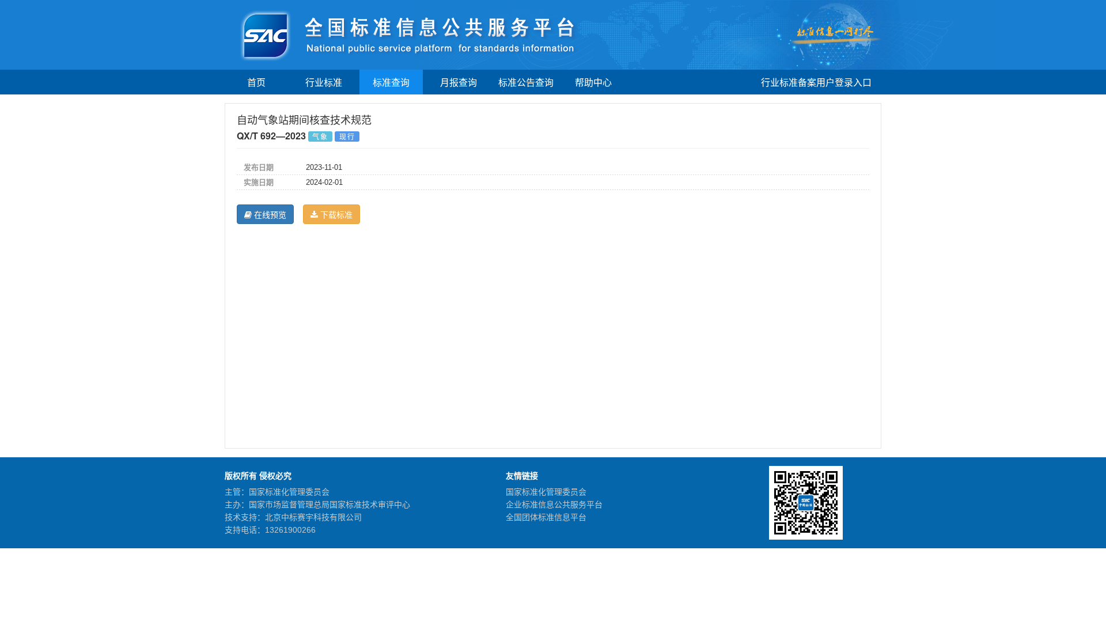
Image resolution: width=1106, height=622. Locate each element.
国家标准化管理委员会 (546, 491)
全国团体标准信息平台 (546, 517)
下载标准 (335, 214)
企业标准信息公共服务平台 (554, 504)
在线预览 (269, 214)
